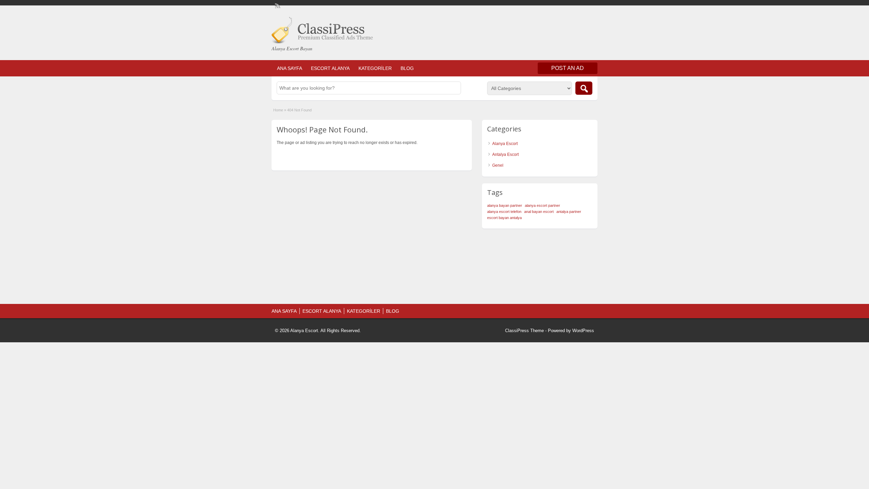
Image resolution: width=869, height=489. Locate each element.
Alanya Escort (505, 143)
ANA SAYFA (289, 68)
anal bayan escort (539, 212)
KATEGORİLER (375, 68)
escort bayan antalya (504, 218)
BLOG (407, 68)
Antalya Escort (505, 154)
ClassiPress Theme (524, 330)
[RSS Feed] (277, 5)
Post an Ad (567, 68)
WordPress (583, 330)
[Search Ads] (583, 88)
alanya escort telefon (504, 212)
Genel (497, 165)
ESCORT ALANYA (330, 68)
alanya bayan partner (504, 205)
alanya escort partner (542, 205)
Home (278, 110)
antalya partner (568, 212)
